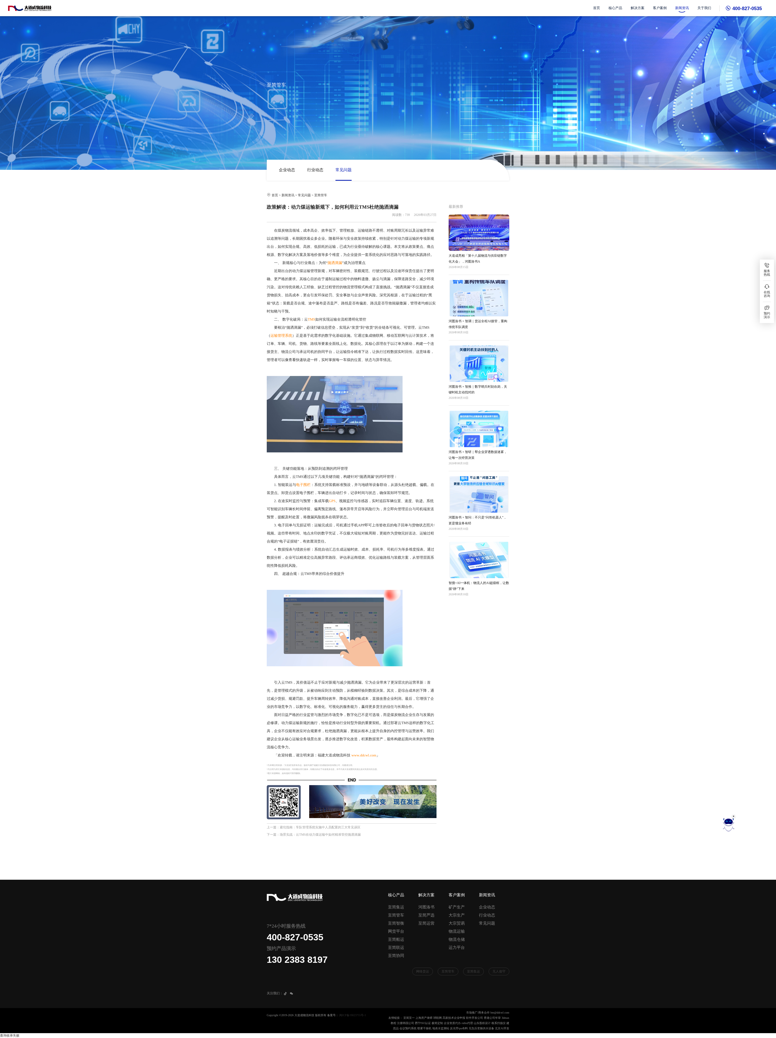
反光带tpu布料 (459, 1028)
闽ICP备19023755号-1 (352, 1015)
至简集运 (396, 907)
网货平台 (396, 931)
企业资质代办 (452, 1023)
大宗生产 (457, 915)
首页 (596, 8)
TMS (311, 319)
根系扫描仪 (498, 1023)
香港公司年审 (492, 1017)
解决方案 (637, 8)
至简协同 (396, 955)
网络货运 (422, 971)
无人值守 (498, 971)
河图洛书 (426, 907)
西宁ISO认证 (423, 1023)
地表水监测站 (440, 1028)
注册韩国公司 (405, 1023)
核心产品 (615, 8)
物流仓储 (457, 939)
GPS (332, 501)
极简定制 (437, 1023)
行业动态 (315, 170)
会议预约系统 (408, 1028)
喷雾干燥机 (424, 1028)
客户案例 (660, 8)
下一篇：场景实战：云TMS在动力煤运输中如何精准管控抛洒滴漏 (314, 834)
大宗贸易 (457, 923)
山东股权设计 (482, 1023)
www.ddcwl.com (363, 755)
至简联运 (396, 947)
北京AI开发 (502, 1028)
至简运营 (426, 923)
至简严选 (426, 915)
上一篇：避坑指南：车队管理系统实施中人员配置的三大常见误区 (314, 827)
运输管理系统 (281, 336)
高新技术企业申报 (454, 1017)
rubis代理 (467, 1023)
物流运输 (457, 931)
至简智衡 (396, 923)
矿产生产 (457, 907)
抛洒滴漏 (335, 263)
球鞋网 (437, 1017)
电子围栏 (303, 485)
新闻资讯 (682, 8)
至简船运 (396, 939)
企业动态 (287, 170)
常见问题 (343, 170)
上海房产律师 (423, 1017)
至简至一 (409, 1017)
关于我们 (704, 8)
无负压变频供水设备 (481, 1028)
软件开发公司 (474, 1017)
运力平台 (457, 947)
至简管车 (320, 195)
